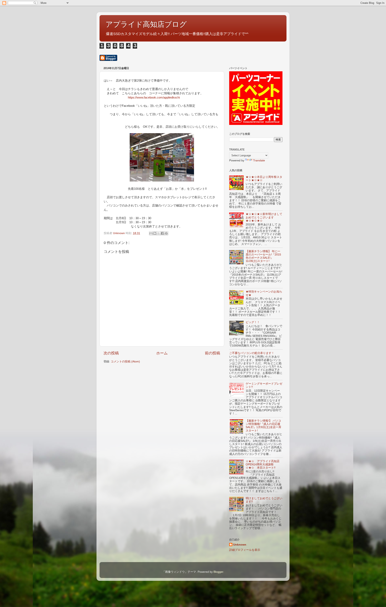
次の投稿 (111, 353)
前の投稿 (212, 353)
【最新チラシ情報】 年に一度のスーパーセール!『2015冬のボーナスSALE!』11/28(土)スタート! (263, 256)
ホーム (162, 353)
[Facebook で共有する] (162, 233)
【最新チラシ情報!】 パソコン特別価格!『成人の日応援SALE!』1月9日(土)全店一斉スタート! (263, 425)
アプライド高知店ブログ (146, 24)
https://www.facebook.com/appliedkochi (154, 97)
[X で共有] (159, 233)
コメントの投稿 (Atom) (125, 361)
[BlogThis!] (155, 233)
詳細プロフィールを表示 (244, 549)
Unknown (239, 544)
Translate (259, 160)
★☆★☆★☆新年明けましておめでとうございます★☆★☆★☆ (264, 217)
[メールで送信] (151, 233)
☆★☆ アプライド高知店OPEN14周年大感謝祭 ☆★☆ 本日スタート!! (262, 464)
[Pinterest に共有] (166, 233)
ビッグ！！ (253, 322)
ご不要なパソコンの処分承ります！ (251, 353)
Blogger (218, 571)
